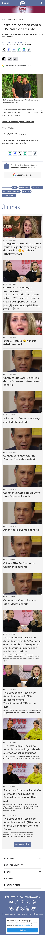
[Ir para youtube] (33, 908)
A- (15, 58)
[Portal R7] (22, 3)
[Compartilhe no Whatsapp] (18, 49)
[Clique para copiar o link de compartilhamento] (29, 49)
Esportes (9, 858)
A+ (9, 58)
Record (4, 19)
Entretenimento (14, 865)
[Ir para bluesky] (11, 902)
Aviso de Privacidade (24, 925)
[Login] (41, 3)
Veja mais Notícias (22, 844)
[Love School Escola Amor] (22, 9)
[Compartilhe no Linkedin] (13, 49)
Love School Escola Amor (15, 19)
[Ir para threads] (33, 902)
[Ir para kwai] (28, 902)
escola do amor (24, 187)
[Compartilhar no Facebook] (8, 49)
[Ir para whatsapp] (28, 908)
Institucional (12, 885)
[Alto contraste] (4, 59)
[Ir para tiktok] (17, 908)
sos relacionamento (9, 195)
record (14, 187)
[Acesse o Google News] (23, 49)
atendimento (26, 191)
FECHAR (22, 930)
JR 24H (7, 871)
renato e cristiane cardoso (11, 191)
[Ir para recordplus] (11, 908)
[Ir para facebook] (17, 902)
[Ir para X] (22, 908)
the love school (37, 187)
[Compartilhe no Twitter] (3, 49)
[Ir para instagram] (22, 902)
